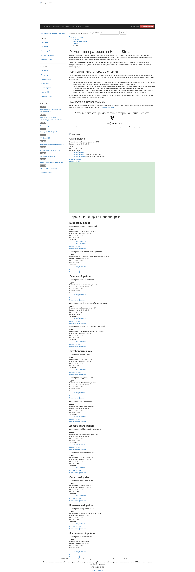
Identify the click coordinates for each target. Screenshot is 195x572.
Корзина (134, 26)
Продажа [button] (65, 26)
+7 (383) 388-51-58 (79, 156)
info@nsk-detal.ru (75, 159)
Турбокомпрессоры (47, 55)
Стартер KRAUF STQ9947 (48, 132)
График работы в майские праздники (52, 144)
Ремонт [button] (55, 26)
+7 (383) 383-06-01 (79, 369)
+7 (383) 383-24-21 (79, 416)
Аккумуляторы (46, 79)
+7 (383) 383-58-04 (79, 496)
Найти (123, 33)
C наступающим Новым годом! (50, 126)
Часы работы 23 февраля (48, 168)
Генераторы (45, 46)
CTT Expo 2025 (45, 138)
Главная (47, 26)
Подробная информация (77, 248)
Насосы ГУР (45, 92)
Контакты (87, 26)
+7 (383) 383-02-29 (79, 444)
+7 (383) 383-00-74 (107, 107)
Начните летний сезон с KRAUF (50, 150)
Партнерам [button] (76, 26)
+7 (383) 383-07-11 (79, 295)
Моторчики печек (47, 59)
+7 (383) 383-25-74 (79, 154)
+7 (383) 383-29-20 (79, 524)
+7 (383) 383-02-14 (79, 552)
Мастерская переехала (47, 156)
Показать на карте (75, 161)
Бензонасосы (45, 83)
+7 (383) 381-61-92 (79, 243)
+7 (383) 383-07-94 (79, 267)
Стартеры (44, 42)
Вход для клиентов (146, 26)
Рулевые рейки (46, 51)
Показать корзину (77, 37)
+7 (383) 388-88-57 (79, 467)
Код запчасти (94, 33)
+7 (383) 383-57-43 (79, 341)
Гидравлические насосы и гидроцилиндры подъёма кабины (51, 119)
